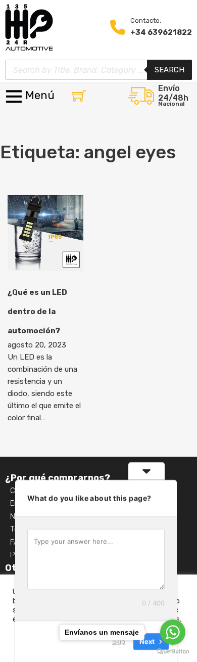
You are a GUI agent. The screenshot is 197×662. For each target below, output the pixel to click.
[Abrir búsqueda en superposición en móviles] (98, 70)
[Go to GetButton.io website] (173, 651)
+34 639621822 (161, 32)
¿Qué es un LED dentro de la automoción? (37, 311)
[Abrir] (31, 96)
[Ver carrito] (79, 96)
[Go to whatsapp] (172, 632)
